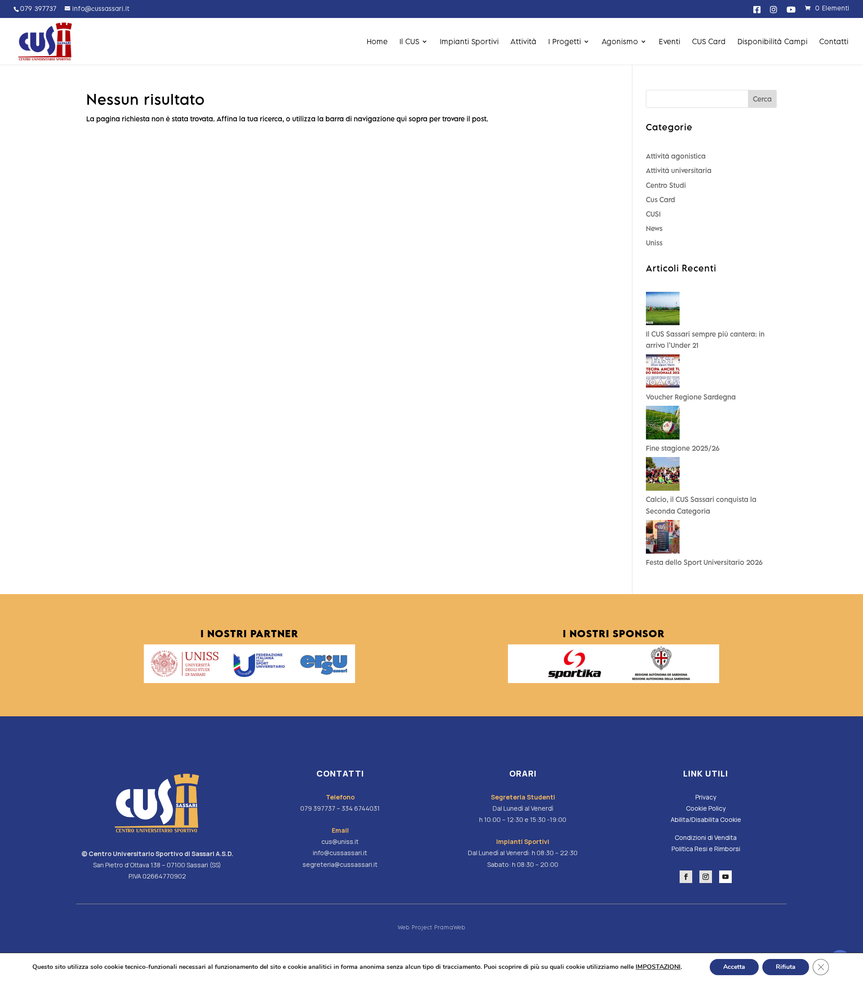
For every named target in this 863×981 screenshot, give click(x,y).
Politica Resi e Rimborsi (706, 848)
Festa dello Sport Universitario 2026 (704, 562)
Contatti (834, 41)
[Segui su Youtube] (725, 876)
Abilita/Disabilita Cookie (706, 819)
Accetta (734, 967)
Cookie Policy (705, 808)
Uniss (654, 243)
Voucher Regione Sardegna (691, 397)
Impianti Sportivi (469, 41)
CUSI (653, 214)
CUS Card (709, 41)
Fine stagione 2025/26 (683, 448)
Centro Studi (666, 185)
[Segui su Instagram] (705, 876)
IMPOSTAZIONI (658, 967)
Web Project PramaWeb (432, 927)
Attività (524, 41)
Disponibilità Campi (773, 41)
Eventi (670, 41)
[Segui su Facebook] (686, 876)
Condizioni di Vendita (706, 837)
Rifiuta (786, 967)
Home (377, 41)
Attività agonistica (676, 156)
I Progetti (564, 41)
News (654, 228)
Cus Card (660, 199)
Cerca (762, 99)
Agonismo (620, 41)
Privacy (705, 797)
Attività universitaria (679, 170)
